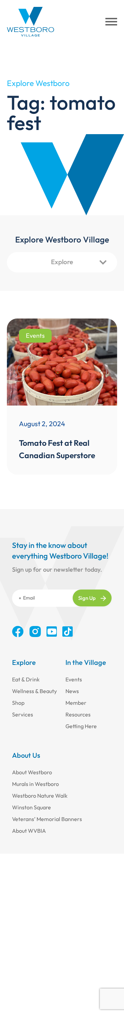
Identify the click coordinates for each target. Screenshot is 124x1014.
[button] (111, 21)
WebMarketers (62, 992)
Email (29, 598)
